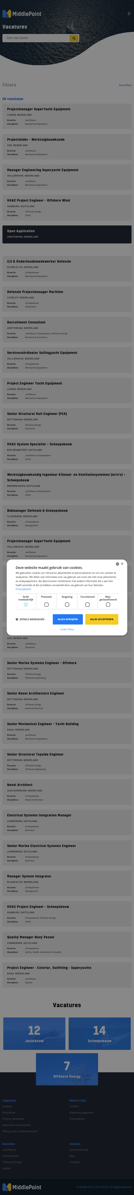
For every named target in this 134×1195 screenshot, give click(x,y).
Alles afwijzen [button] (68, 619)
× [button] (122, 564)
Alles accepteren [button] (101, 619)
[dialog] (67, 597)
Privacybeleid (23, 589)
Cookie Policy (67, 629)
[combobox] (117, 564)
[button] (30, 619)
